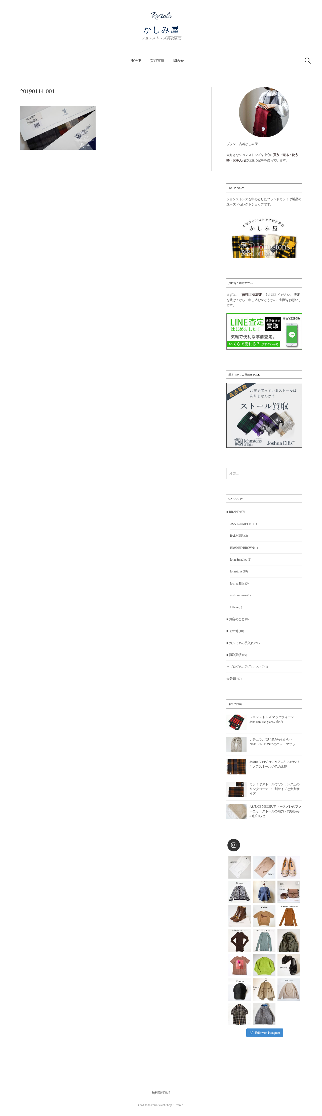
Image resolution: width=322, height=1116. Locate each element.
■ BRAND (232, 511)
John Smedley (238, 559)
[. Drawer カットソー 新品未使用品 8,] (239, 867)
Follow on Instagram (267, 1032)
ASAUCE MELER (241, 523)
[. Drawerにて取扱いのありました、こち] (264, 916)
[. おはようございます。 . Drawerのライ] (264, 989)
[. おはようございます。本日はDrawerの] (239, 989)
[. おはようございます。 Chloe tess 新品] (288, 892)
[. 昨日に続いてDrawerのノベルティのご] (288, 965)
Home (136, 60)
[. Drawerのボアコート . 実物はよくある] (264, 1014)
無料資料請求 (161, 1092)
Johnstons (236, 571)
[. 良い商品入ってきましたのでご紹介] (288, 940)
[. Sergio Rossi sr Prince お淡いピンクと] (288, 867)
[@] (241, 845)
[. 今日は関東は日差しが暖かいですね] (264, 965)
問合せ (178, 60)
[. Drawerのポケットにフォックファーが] (239, 1014)
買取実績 (157, 60)
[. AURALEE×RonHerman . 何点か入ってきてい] (288, 916)
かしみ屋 (161, 29)
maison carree (238, 595)
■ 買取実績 (233, 654)
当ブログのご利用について (245, 666)
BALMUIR (237, 535)
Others (234, 607)
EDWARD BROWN (242, 547)
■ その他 (232, 631)
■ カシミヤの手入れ (240, 643)
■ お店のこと (235, 619)
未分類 (231, 678)
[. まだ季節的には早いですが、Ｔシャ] (239, 965)
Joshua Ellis (237, 583)
